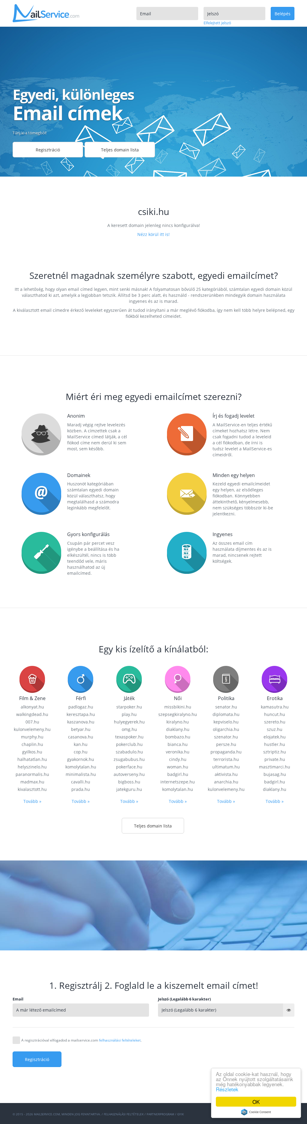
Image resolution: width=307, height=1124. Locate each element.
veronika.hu (177, 752)
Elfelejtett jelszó (217, 22)
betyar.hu (81, 729)
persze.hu (226, 744)
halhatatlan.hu (32, 759)
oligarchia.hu (226, 729)
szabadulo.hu (129, 752)
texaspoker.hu (129, 737)
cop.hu (81, 752)
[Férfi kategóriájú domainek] (81, 678)
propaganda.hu (226, 752)
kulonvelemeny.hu (32, 729)
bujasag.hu (275, 774)
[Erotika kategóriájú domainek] (275, 678)
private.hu (274, 759)
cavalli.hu (80, 782)
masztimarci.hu (274, 767)
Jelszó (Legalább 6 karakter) (184, 999)
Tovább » (32, 801)
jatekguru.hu (129, 789)
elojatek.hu (275, 737)
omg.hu (129, 729)
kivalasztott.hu (32, 789)
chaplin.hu (32, 744)
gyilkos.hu (32, 752)
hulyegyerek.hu (129, 722)
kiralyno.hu (177, 722)
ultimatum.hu (226, 767)
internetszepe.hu (177, 782)
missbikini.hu (177, 707)
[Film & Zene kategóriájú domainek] (32, 678)
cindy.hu (177, 759)
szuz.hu (274, 729)
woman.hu (177, 767)
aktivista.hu (226, 774)
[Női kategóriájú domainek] (178, 678)
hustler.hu (274, 744)
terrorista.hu (226, 759)
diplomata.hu (226, 714)
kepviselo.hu (226, 722)
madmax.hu (32, 782)
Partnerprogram (160, 1114)
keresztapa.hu (81, 714)
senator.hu (226, 707)
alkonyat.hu (32, 707)
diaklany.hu (177, 729)
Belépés (283, 13)
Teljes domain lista (120, 150)
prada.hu (80, 789)
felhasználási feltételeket (120, 1040)
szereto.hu (274, 722)
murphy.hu (32, 737)
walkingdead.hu (32, 714)
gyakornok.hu (80, 759)
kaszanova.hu (80, 722)
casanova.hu (80, 737)
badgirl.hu (177, 774)
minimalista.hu (81, 774)
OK (256, 1101)
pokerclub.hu (129, 744)
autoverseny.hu (129, 774)
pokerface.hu (129, 767)
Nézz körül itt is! (153, 234)
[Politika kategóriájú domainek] (226, 678)
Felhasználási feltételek (124, 1114)
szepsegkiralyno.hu (177, 714)
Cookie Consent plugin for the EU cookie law (256, 1112)
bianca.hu (178, 744)
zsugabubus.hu (129, 759)
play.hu (129, 714)
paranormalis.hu (32, 774)
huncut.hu (274, 714)
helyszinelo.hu (32, 767)
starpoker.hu (129, 707)
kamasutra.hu (275, 707)
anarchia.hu (226, 782)
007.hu (32, 722)
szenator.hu (226, 737)
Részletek (227, 1089)
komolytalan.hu (80, 767)
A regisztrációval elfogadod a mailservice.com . (81, 1040)
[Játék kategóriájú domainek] (129, 678)
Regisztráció (48, 150)
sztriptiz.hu (274, 752)
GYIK (180, 1114)
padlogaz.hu (80, 707)
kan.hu (81, 744)
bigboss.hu (129, 782)
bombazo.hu (177, 737)
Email (18, 999)
